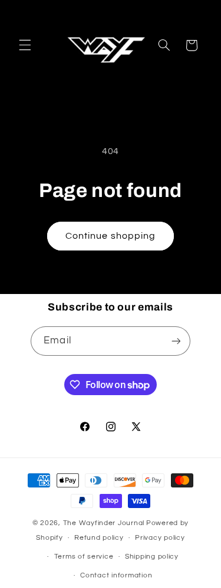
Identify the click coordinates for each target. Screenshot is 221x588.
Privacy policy (159, 537)
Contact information (116, 575)
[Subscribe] (175, 340)
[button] (24, 45)
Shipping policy (152, 556)
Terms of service (84, 556)
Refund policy (99, 537)
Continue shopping (110, 235)
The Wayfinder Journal (103, 523)
